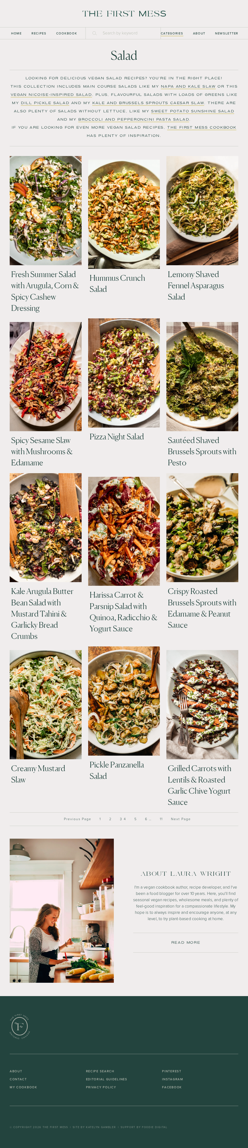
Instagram (172, 1079)
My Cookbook (23, 1087)
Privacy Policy (101, 1087)
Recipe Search (100, 1071)
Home (16, 33)
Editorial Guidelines (106, 1079)
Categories (172, 33)
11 (161, 819)
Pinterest (171, 1071)
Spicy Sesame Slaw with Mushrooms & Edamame (42, 451)
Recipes (38, 33)
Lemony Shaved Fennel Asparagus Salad (196, 285)
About (199, 33)
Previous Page (77, 819)
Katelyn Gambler (101, 1127)
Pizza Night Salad (117, 436)
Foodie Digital (155, 1127)
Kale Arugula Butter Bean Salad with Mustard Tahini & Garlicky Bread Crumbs (42, 613)
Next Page (181, 819)
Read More (185, 943)
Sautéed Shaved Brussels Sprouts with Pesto (202, 451)
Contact (18, 1079)
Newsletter (226, 33)
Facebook (172, 1087)
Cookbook (66, 33)
